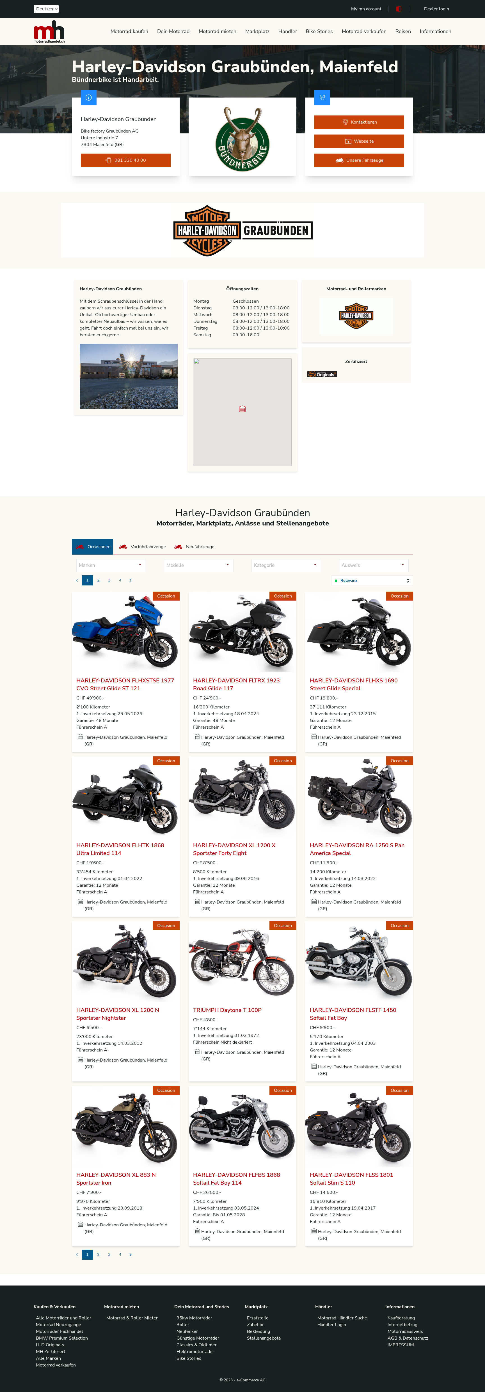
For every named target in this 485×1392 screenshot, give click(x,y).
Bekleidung (258, 1331)
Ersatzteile (258, 1318)
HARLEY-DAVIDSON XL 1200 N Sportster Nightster (117, 1014)
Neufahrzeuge (200, 547)
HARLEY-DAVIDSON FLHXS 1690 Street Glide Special (354, 684)
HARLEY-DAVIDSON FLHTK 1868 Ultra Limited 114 (120, 849)
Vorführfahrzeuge (148, 547)
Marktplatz (257, 31)
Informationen (435, 31)
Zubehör (255, 1325)
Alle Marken (48, 1358)
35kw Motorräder (194, 1318)
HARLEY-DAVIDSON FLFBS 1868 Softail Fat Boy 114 (236, 1179)
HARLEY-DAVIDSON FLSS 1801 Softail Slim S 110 (351, 1179)
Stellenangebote (264, 1338)
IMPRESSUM (401, 1345)
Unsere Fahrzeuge (364, 160)
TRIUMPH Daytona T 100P (227, 1010)
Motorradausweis (405, 1331)
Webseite (364, 141)
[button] (242, 408)
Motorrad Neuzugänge (58, 1325)
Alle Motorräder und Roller (63, 1318)
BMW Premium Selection (62, 1338)
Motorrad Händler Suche (342, 1318)
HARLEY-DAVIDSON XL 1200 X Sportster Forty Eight (234, 849)
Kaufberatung (401, 1318)
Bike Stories (319, 31)
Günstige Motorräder (198, 1338)
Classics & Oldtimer (197, 1345)
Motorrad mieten (217, 31)
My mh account (366, 9)
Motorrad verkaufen (364, 31)
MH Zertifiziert (50, 1352)
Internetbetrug (402, 1325)
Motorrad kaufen (129, 31)
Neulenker (187, 1331)
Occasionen (99, 547)
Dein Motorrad (173, 31)
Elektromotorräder (195, 1352)
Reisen (403, 31)
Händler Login (331, 1325)
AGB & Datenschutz (408, 1338)
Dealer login (436, 9)
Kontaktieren (364, 122)
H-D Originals (50, 1345)
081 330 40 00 (130, 160)
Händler (287, 31)
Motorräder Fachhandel (59, 1331)
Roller (183, 1325)
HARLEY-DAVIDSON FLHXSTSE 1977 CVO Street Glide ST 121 (125, 684)
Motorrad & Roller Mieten (132, 1318)
